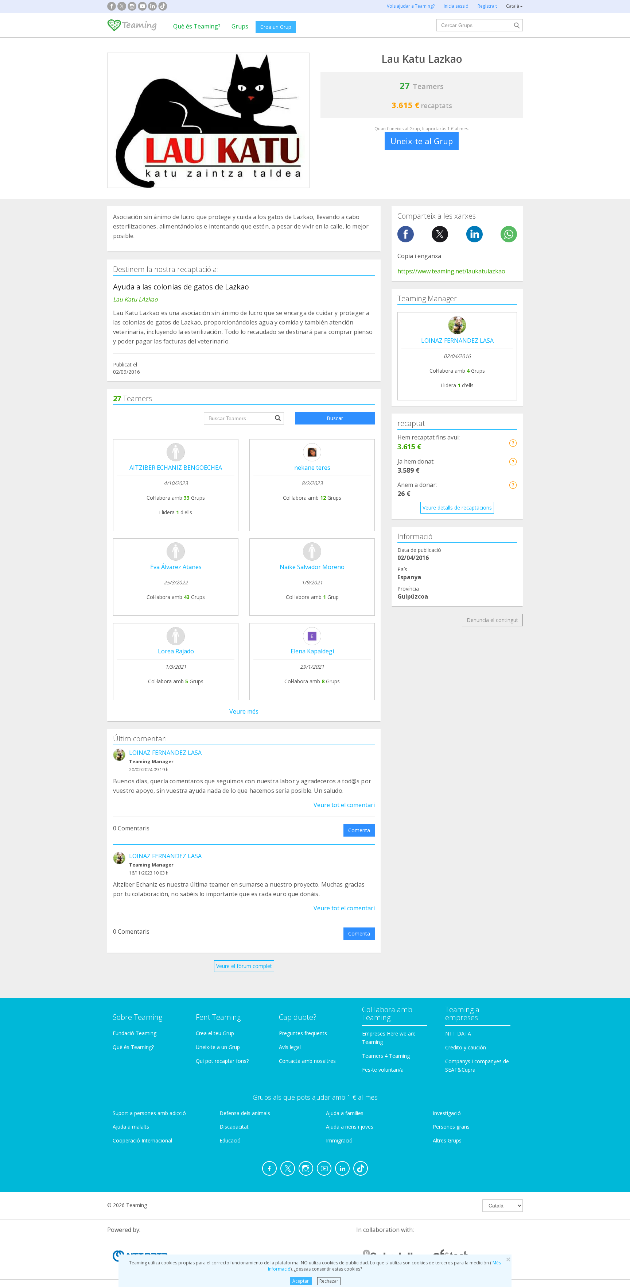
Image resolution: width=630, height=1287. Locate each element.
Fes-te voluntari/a (383, 1069)
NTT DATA (458, 1033)
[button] (513, 443)
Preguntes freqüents (303, 1033)
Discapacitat (234, 1126)
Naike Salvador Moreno (312, 567)
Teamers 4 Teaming (386, 1055)
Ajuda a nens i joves (349, 1126)
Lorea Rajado (176, 651)
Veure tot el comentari (344, 805)
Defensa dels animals (244, 1113)
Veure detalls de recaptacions (457, 507)
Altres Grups (447, 1140)
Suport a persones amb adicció (149, 1113)
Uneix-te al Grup (421, 140)
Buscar (335, 418)
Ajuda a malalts (131, 1126)
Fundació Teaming (134, 1033)
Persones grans (451, 1126)
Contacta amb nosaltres (307, 1060)
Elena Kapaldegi (312, 651)
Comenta (359, 830)
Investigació (447, 1113)
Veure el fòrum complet (244, 966)
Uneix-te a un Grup (218, 1047)
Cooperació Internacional (142, 1140)
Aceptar (300, 1281)
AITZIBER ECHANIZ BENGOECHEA (175, 468)
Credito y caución (465, 1047)
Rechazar (328, 1281)
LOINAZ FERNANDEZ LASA (165, 753)
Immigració (339, 1140)
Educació (230, 1140)
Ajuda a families (344, 1113)
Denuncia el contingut (492, 619)
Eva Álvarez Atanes (176, 567)
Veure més (243, 711)
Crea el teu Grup (215, 1033)
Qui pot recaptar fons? (222, 1060)
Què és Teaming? (197, 26)
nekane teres (312, 468)
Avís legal (290, 1047)
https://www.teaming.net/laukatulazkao (451, 271)
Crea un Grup (275, 26)
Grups (240, 26)
